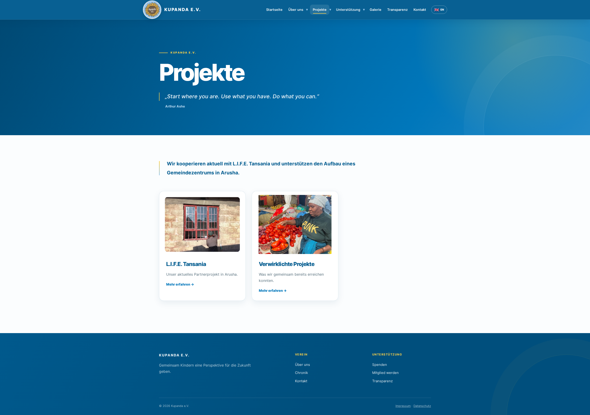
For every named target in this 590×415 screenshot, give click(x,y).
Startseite (274, 10)
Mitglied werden (385, 372)
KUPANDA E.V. (174, 355)
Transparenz (397, 10)
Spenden (379, 364)
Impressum (403, 406)
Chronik (301, 372)
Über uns (295, 10)
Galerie (375, 10)
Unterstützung (348, 10)
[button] (202, 224)
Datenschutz (422, 406)
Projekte (320, 10)
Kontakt (419, 10)
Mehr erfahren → (180, 284)
